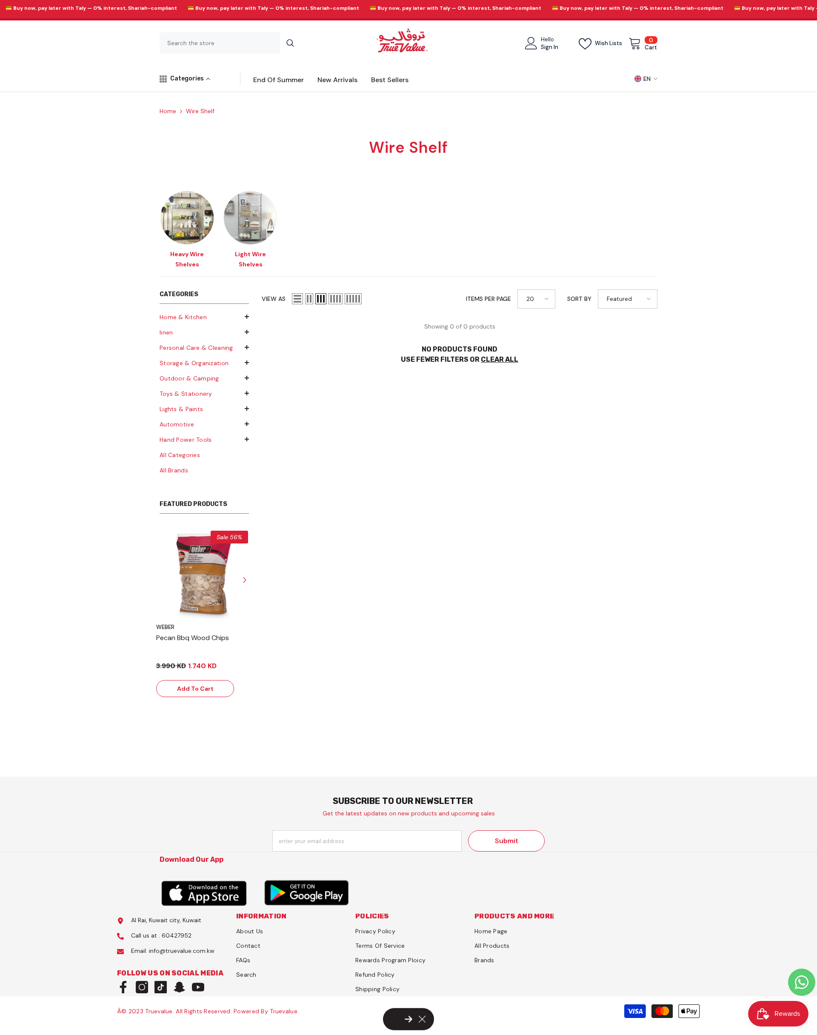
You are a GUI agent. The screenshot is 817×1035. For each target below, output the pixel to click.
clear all (499, 359)
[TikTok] (160, 987)
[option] (187, 228)
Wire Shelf (200, 111)
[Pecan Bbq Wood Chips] (204, 574)
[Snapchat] (179, 987)
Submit (506, 840)
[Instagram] (142, 987)
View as (274, 299)
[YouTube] (198, 987)
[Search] (230, 43)
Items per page (488, 299)
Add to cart (195, 688)
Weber (165, 627)
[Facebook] (123, 987)
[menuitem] (204, 317)
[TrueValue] (204, 892)
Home (168, 111)
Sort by (579, 299)
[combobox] (220, 43)
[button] (204, 332)
